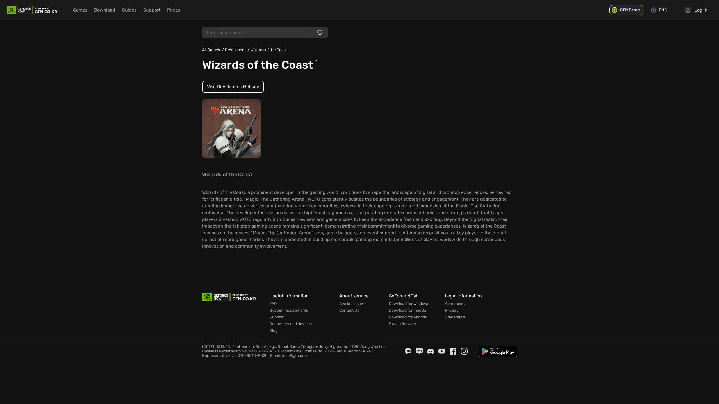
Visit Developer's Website (233, 86)
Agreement (455, 304)
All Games (211, 49)
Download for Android (408, 317)
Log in (701, 10)
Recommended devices (291, 324)
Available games (353, 304)
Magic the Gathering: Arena (227, 128)
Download (104, 10)
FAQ (273, 304)
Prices (173, 10)
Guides (129, 10)
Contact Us (349, 310)
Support (151, 10)
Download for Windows (409, 304)
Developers (235, 49)
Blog (273, 331)
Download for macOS (407, 310)
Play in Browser (402, 324)
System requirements (289, 310)
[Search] (320, 32)
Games (80, 10)
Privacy (452, 310)
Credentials (455, 317)
